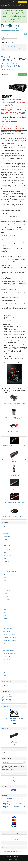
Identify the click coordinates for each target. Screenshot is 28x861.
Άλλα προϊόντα (6, 843)
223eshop (17, 859)
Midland (5, 615)
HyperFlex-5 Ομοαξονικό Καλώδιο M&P (14, 502)
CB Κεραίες (6, 549)
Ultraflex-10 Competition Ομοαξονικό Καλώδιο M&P (14, 488)
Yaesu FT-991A (7, 802)
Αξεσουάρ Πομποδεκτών (9, 650)
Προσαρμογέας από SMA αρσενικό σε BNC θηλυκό (14, 404)
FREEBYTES (18, 856)
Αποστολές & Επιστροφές (9, 695)
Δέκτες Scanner (7, 555)
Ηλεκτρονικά (6, 590)
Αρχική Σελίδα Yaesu (14, 839)
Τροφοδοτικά (6, 666)
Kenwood (5, 606)
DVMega (5, 552)
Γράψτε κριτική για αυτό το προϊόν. (13, 851)
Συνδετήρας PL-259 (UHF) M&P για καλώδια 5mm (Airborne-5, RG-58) (14, 418)
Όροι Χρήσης (5, 698)
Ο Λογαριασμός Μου (8, 42)
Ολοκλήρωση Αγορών (8, 40)
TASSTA (5, 669)
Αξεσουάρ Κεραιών (8, 599)
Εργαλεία (6, 565)
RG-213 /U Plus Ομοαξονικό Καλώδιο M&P (14, 446)
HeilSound (5, 568)
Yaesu (4, 675)
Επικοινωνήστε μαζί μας (8, 699)
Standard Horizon (7, 622)
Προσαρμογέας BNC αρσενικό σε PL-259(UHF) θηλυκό (14, 460)
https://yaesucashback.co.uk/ (17, 119)
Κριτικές (5, 74)
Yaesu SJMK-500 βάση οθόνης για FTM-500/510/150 (14, 741)
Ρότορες (5, 663)
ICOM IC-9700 (7, 805)
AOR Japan (6, 533)
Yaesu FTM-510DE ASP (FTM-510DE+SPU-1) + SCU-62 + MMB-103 (14, 719)
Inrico (4, 587)
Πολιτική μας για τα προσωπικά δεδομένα (16, 5)
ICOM (4, 580)
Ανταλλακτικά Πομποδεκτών (10, 653)
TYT (4, 625)
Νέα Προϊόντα (6, 729)
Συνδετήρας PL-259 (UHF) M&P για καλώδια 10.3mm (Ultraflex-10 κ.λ (14, 474)
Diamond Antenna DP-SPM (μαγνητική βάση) (14, 516)
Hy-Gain (5, 577)
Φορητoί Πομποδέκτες (9, 634)
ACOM (5, 527)
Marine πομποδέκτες (8, 647)
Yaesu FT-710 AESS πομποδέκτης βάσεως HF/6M (10, 61)
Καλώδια (5, 593)
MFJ (4, 612)
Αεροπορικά (6, 536)
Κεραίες (5, 596)
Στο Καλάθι (23, 74)
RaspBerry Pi (6, 656)
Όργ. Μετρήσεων (7, 628)
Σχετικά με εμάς (6, 701)
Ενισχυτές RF (7, 561)
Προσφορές (5, 706)
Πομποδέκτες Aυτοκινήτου (10, 637)
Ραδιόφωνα (6, 659)
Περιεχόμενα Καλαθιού (9, 37)
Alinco (4, 530)
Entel (4, 558)
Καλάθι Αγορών (6, 749)
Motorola (5, 618)
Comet (5, 542)
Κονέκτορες (6, 603)
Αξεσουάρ (6, 539)
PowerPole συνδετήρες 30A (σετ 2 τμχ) (14, 431)
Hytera (5, 574)
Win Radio (5, 672)
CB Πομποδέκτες (7, 546)
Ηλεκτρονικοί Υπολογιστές (10, 571)
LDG (4, 609)
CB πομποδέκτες (8, 644)
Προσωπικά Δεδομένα (8, 696)
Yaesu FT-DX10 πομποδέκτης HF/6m (13, 803)
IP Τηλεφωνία (7, 584)
